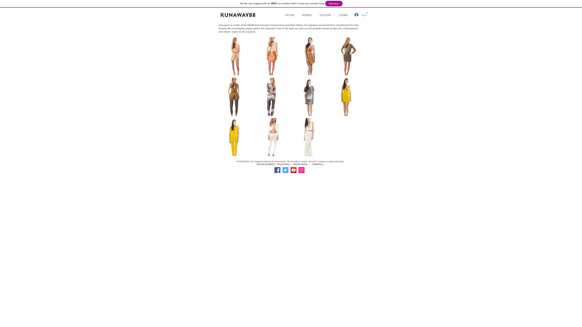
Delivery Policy (301, 164)
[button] (325, 15)
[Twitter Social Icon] (285, 170)
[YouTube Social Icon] (293, 170)
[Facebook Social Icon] (277, 170)
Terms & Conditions (265, 164)
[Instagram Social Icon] (301, 170)
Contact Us (318, 164)
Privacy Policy (283, 164)
